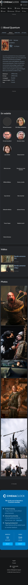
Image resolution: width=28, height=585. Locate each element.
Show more (19, 520)
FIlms (10, 8)
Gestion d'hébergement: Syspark (14, 569)
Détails (10, 32)
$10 (20, 539)
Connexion (24, 5)
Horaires (4, 32)
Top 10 (18, 11)
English (14, 560)
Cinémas (18, 8)
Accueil (4, 8)
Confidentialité (15, 566)
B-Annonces (11, 11)
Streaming (25, 8)
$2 (7, 539)
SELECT (8, 544)
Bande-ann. (17, 32)
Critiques (24, 32)
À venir (4, 11)
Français (14, 563)
